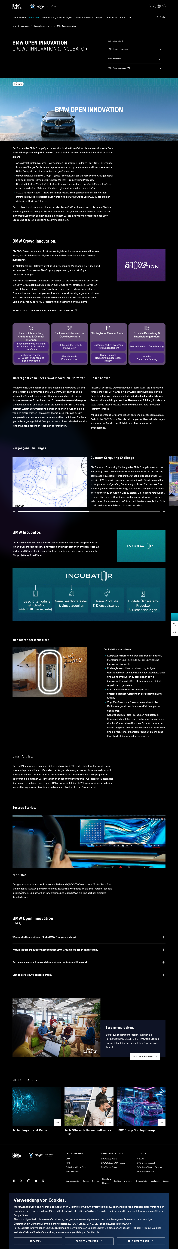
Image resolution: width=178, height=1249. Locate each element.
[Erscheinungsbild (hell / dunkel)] (161, 6)
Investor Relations (84, 17)
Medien (110, 17)
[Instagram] (28, 1180)
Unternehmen (19, 17)
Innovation (34, 17)
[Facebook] (14, 1180)
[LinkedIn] (43, 1180)
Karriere (124, 17)
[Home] (14, 26)
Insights (100, 17)
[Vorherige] (14, 511)
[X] (21, 1180)
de (150, 6)
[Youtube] (36, 1180)
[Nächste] (163, 511)
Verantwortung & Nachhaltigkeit (57, 17)
